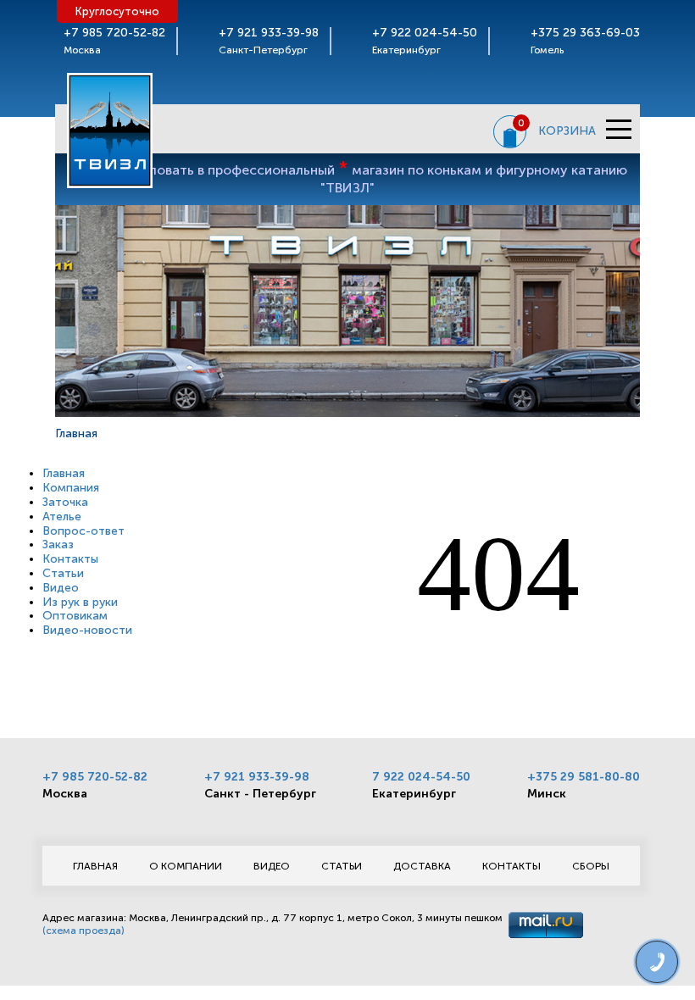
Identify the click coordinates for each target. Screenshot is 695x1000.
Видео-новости (87, 630)
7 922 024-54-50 (421, 776)
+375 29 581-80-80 (583, 776)
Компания (70, 488)
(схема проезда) (83, 930)
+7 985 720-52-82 (94, 776)
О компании (185, 866)
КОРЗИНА (567, 131)
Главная (63, 473)
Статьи (63, 573)
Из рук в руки (80, 602)
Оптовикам (75, 615)
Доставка (422, 866)
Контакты (70, 559)
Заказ (58, 544)
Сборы (590, 866)
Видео (60, 588)
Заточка (65, 502)
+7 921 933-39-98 (256, 776)
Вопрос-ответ (83, 531)
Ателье (61, 516)
